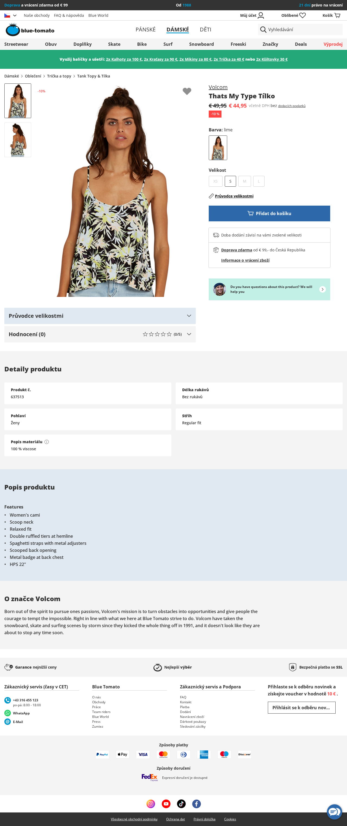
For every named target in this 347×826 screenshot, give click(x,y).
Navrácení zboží (192, 716)
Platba (184, 707)
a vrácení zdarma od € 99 (36, 5)
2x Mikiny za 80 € (195, 59)
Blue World (98, 15)
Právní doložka (205, 819)
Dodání (185, 712)
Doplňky (82, 44)
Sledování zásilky (192, 726)
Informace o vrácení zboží (245, 260)
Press (96, 721)
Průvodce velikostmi (234, 196)
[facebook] (196, 803)
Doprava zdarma (236, 249)
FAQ (183, 697)
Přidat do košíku (273, 213)
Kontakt (185, 702)
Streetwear (16, 44)
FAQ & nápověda (69, 15)
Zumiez (97, 726)
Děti (205, 29)
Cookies (230, 819)
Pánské (146, 29)
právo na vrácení (321, 5)
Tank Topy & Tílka (93, 76)
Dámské (177, 29)
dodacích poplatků (292, 105)
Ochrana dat (175, 819)
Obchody (98, 702)
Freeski (238, 44)
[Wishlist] (191, 87)
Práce (96, 707)
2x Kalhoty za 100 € (124, 59)
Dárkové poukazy (193, 721)
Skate (114, 44)
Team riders (101, 712)
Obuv (51, 44)
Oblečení (33, 76)
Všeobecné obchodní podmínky (134, 819)
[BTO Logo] (59, 29)
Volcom (218, 87)
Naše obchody (37, 15)
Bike (142, 44)
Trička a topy (59, 76)
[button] (100, 316)
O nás (96, 697)
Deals (301, 44)
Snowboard (201, 44)
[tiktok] (181, 803)
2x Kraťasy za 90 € (160, 59)
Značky (270, 44)
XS (218, 181)
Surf (167, 44)
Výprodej (333, 44)
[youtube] (166, 803)
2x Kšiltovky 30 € (272, 59)
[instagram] (150, 803)
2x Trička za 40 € (229, 59)
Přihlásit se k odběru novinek (304, 708)
